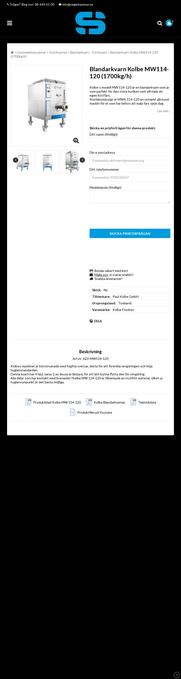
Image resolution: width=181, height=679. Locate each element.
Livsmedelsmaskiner (31, 52)
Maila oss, (102, 275)
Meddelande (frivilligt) (105, 187)
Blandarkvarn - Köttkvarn (88, 52)
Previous (15, 160)
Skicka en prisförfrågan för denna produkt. (123, 128)
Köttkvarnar (58, 52)
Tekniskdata (147, 402)
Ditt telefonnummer (104, 169)
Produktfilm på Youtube (94, 412)
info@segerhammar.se (77, 4)
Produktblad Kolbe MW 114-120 (57, 402)
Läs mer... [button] (163, 111)
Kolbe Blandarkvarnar (109, 402)
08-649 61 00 (44, 4)
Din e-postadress (102, 152)
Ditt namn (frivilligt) (104, 134)
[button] (170, 23)
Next (82, 160)
